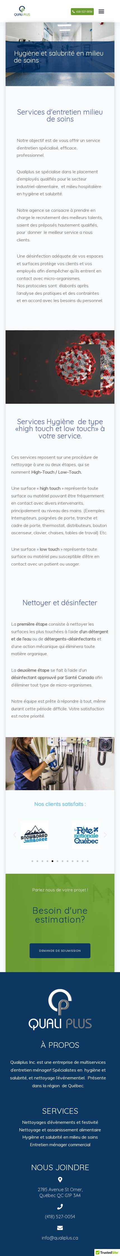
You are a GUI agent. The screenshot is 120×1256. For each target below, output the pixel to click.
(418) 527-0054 (60, 1216)
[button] (14, 834)
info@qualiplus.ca (60, 1238)
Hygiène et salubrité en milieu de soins (59, 56)
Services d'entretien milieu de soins (60, 115)
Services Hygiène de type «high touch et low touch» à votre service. (60, 428)
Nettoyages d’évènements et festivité (60, 1122)
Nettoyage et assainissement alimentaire (60, 1129)
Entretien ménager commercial (60, 1144)
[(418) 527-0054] (60, 1207)
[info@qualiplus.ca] (60, 1228)
